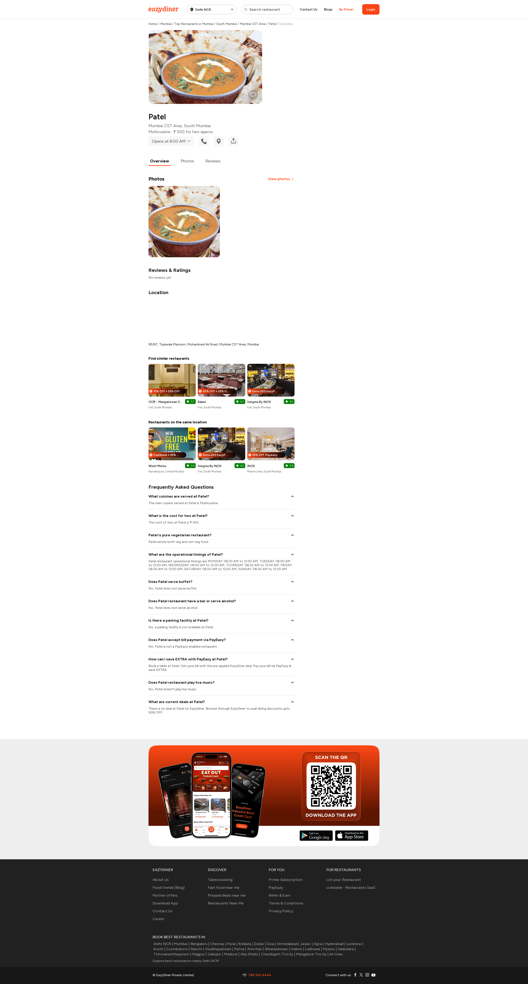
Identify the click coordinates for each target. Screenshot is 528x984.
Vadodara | (347, 949)
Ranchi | (197, 949)
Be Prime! (346, 9)
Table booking (220, 879)
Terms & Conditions (286, 903)
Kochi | (159, 949)
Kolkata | (245, 944)
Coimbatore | (178, 949)
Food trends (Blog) (169, 887)
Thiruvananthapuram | (172, 954)
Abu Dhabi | (250, 954)
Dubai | (260, 944)
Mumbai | (182, 944)
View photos (279, 179)
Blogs (328, 9)
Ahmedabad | (288, 944)
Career (159, 919)
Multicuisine (159, 131)
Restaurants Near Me (226, 903)
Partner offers (165, 895)
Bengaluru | (200, 944)
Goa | (271, 944)
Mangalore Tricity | (312, 954)
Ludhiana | (313, 949)
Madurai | (231, 954)
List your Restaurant (343, 879)
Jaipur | (306, 944)
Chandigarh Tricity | (278, 954)
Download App (165, 903)
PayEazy (276, 887)
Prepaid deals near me (227, 895)
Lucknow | (354, 944)
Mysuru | (330, 949)
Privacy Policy (281, 911)
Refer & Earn (279, 895)
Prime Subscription (286, 879)
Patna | (240, 949)
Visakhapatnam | (219, 949)
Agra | (319, 944)
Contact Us (308, 9)
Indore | (297, 949)
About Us (161, 879)
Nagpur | (199, 954)
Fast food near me (223, 887)
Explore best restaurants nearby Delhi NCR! (186, 961)
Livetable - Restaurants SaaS (350, 887)
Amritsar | (255, 949)
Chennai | (218, 944)
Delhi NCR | (163, 944)
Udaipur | (215, 954)
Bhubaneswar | (277, 949)
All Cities (336, 954)
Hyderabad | (335, 944)
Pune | (232, 944)
